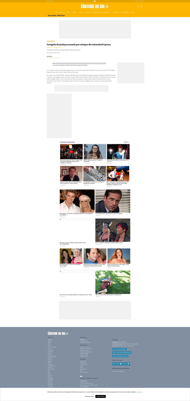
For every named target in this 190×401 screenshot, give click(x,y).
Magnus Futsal (51, 369)
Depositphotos (83, 369)
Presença (50, 381)
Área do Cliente (50, 1)
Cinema (49, 348)
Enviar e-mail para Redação (119, 349)
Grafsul (81, 367)
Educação (50, 355)
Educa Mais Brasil (52, 356)
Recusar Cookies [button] (89, 396)
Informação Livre (51, 366)
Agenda (49, 341)
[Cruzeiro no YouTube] (121, 363)
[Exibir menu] (141, 6)
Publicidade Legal (84, 353)
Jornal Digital (125, 12)
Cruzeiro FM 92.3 (84, 364)
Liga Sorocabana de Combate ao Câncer (89, 385)
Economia (50, 359)
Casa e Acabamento (52, 347)
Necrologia (50, 378)
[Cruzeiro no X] (124, 363)
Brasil (49, 344)
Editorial (50, 361)
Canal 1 (49, 345)
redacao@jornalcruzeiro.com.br (53, 57)
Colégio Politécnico (84, 382)
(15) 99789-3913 (122, 342)
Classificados (116, 12)
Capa (56, 12)
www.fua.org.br (83, 380)
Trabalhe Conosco (84, 356)
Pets (49, 373)
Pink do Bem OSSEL (84, 372)
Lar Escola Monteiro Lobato (86, 383)
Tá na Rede (50, 384)
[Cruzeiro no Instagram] (117, 363)
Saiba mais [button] (139, 392)
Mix (48, 370)
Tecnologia (50, 386)
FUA (81, 376)
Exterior (49, 362)
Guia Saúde (50, 364)
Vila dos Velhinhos (84, 386)
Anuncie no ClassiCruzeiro (86, 352)
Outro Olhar (50, 380)
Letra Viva (50, 367)
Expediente (82, 339)
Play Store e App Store (118, 371)
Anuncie (136, 1)
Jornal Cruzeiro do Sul (95, 6)
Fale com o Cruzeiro (84, 347)
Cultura (81, 12)
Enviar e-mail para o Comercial (120, 356)
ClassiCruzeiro (83, 361)
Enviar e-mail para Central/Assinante (121, 352)
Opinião (74, 12)
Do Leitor (50, 353)
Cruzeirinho (50, 352)
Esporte (87, 12)
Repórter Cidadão (84, 355)
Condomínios (51, 350)
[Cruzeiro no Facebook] (113, 363)
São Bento (50, 383)
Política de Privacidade (85, 342)
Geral (68, 12)
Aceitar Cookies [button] (101, 396)
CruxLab (81, 366)
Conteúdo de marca (97, 12)
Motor (49, 372)
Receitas (50, 375)
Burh (81, 370)
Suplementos (106, 12)
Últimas (133, 12)
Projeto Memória (84, 341)
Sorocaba (61, 12)
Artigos (49, 342)
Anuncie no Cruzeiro (84, 350)
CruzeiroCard (83, 362)
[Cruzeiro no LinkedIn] (128, 363)
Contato (141, 1)
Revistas (50, 376)
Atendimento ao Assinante (86, 348)
